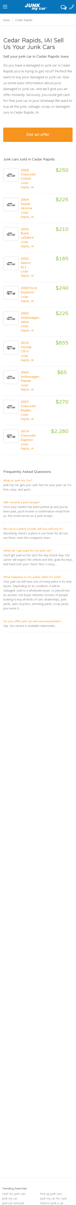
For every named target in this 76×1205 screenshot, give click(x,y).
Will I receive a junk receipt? (21, 502)
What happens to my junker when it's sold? (32, 577)
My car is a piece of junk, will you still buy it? (33, 528)
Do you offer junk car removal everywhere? (32, 621)
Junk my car (9, 1198)
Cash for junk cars (14, 1194)
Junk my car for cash (53, 1198)
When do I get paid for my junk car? (27, 550)
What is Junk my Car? (17, 480)
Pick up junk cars (51, 1194)
